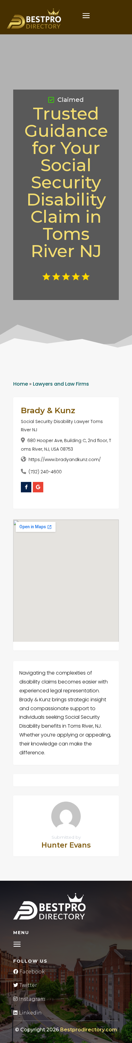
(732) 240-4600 (45, 472)
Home (20, 383)
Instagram (31, 999)
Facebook (31, 972)
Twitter (27, 985)
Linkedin (29, 1013)
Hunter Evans (66, 845)
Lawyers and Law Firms (61, 383)
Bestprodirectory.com (88, 1030)
